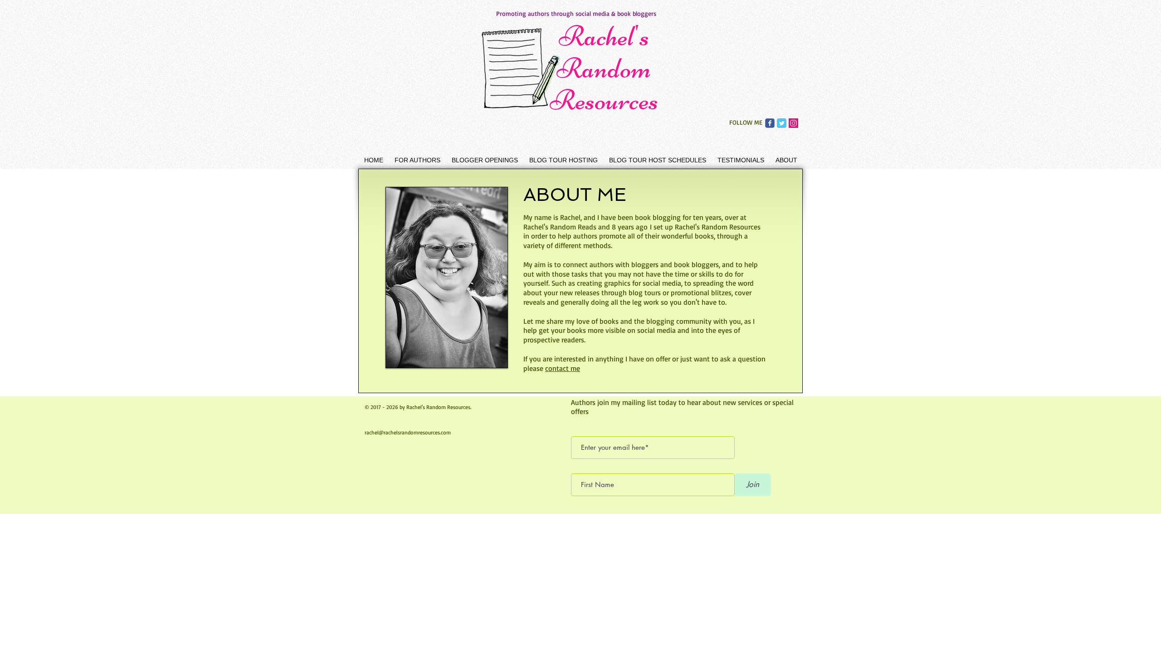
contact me (562, 368)
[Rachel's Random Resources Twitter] (781, 123)
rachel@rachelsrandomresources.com (408, 432)
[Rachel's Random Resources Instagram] (793, 123)
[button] (417, 160)
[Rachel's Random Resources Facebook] (770, 123)
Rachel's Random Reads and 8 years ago (586, 226)
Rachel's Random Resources (604, 68)
